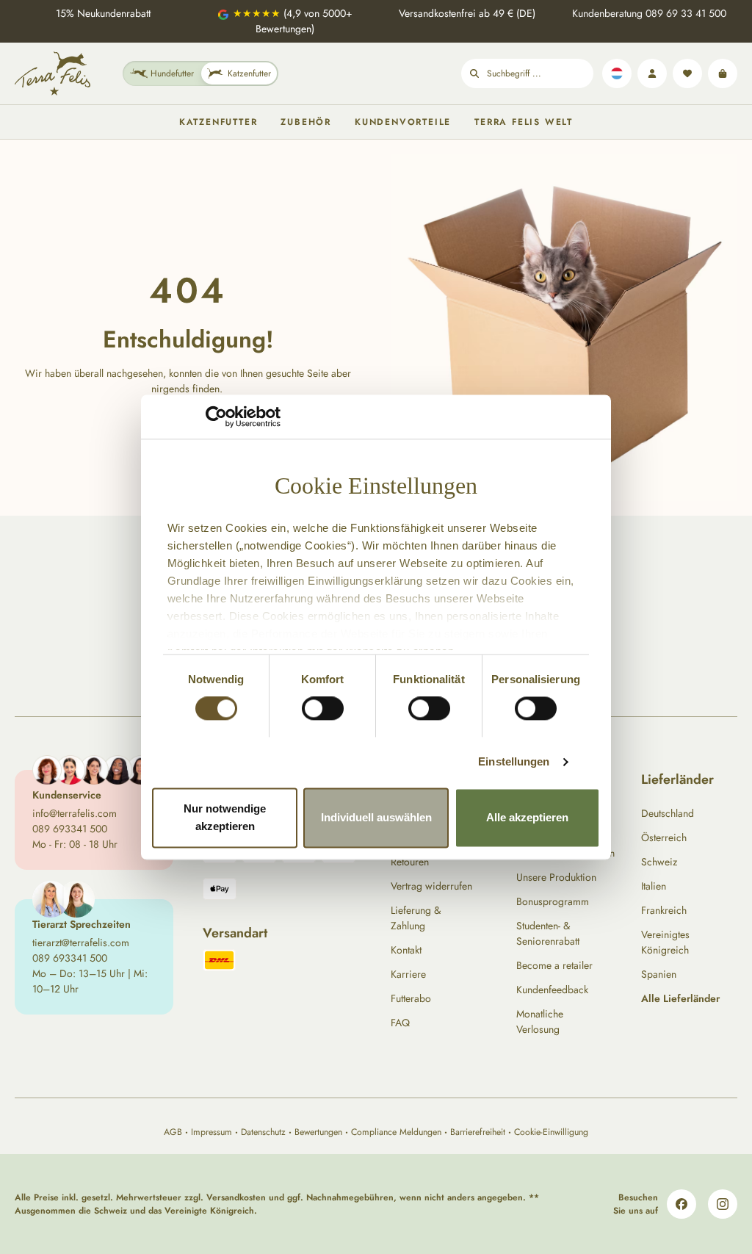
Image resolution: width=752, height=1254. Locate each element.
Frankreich (664, 910)
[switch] (323, 709)
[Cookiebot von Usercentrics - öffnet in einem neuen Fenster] (216, 417)
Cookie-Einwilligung (551, 1132)
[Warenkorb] (722, 73)
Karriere (408, 974)
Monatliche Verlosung (539, 1021)
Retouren (410, 861)
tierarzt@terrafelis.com (80, 942)
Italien (653, 886)
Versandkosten (236, 1197)
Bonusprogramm (552, 901)
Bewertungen (318, 1132)
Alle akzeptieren (527, 817)
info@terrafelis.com (74, 813)
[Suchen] (474, 73)
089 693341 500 (69, 828)
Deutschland (667, 813)
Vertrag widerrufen (431, 886)
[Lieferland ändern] (617, 73)
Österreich (664, 837)
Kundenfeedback (552, 989)
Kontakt (406, 950)
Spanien (658, 974)
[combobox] (540, 73)
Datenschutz (263, 1132)
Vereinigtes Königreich (665, 942)
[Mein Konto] (652, 73)
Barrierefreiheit (477, 1132)
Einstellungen (513, 762)
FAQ (400, 1022)
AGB (173, 1132)
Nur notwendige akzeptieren (225, 817)
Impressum (211, 1132)
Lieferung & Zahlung (416, 918)
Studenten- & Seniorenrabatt (547, 933)
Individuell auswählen (376, 817)
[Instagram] (722, 1204)
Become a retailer (554, 965)
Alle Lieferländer (680, 998)
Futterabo (411, 998)
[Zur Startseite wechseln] (52, 73)
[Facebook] (681, 1204)
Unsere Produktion (556, 877)
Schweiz (659, 861)
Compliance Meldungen (396, 1132)
